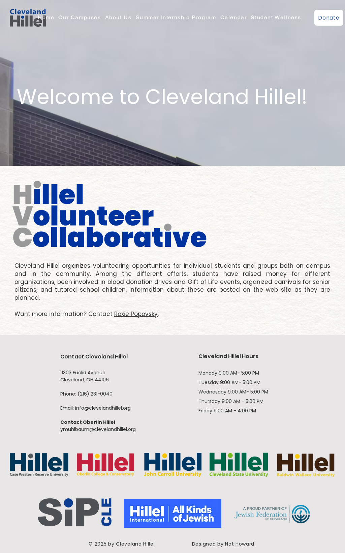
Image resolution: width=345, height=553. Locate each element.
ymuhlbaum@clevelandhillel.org (98, 429)
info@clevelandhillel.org (103, 408)
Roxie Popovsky (136, 314)
